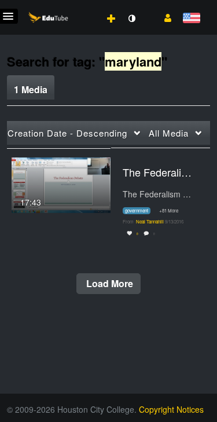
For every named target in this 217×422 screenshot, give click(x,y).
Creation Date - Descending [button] (67, 133)
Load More (108, 283)
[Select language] (191, 19)
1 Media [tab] (30, 89)
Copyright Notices (171, 409)
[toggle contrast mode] (131, 18)
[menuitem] (85, 6)
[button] (163, 17)
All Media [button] (169, 133)
